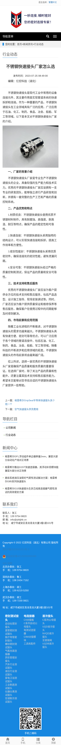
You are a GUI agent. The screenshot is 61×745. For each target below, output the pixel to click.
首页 (19, 44)
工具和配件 (30, 643)
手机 (23, 742)
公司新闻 (11, 427)
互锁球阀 (47, 640)
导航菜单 (8, 36)
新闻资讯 (28, 44)
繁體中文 (53, 2)
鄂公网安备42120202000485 (21, 556)
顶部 (53, 742)
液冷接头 (47, 616)
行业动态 (39, 44)
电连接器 (29, 616)
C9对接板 (29, 619)
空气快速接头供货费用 (26, 409)
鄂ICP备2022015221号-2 (16, 549)
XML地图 (7, 563)
